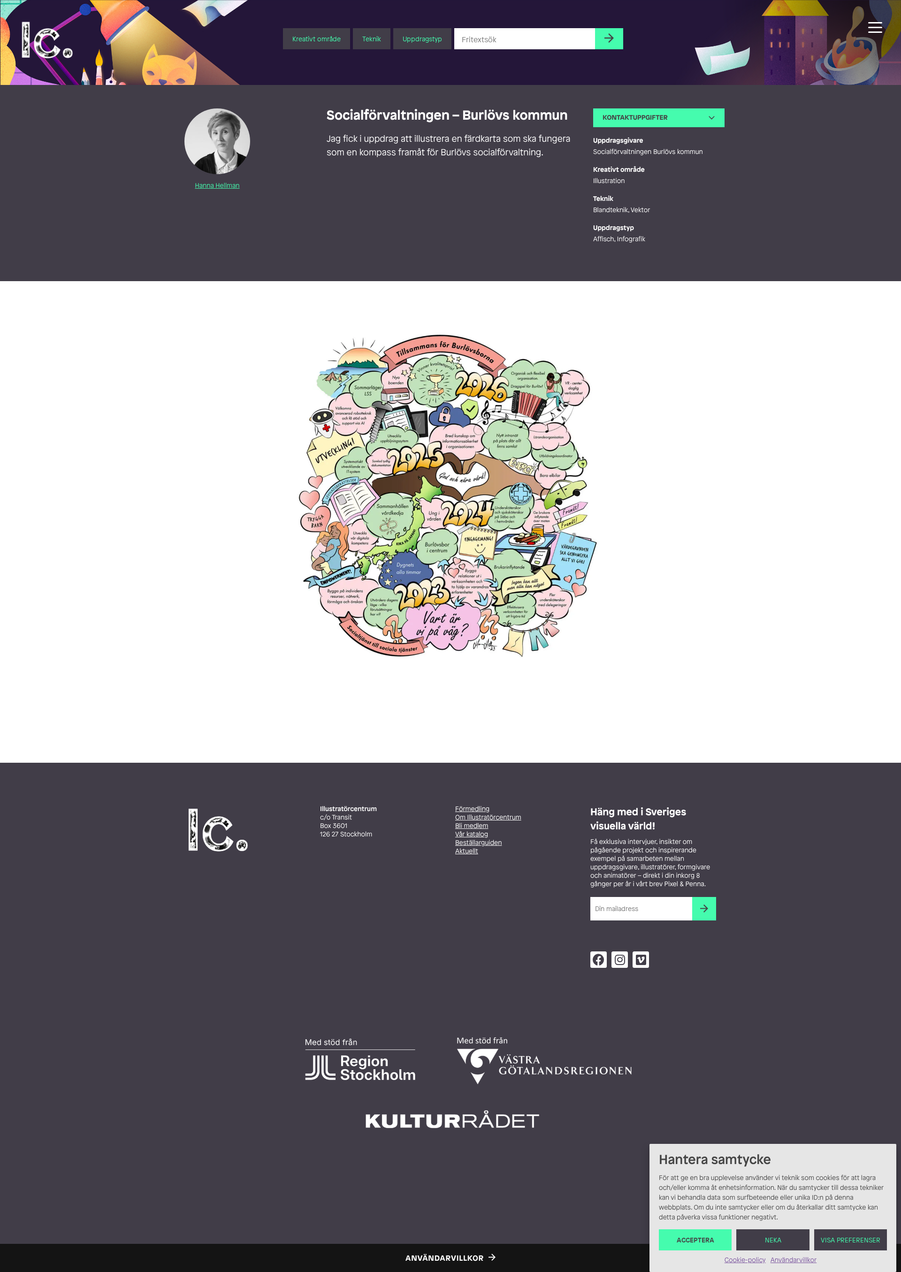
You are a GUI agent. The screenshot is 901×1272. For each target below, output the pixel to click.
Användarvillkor (794, 1260)
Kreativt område (316, 38)
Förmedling (472, 809)
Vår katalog (471, 834)
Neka (773, 1239)
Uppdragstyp (422, 38)
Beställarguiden (478, 842)
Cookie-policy (745, 1260)
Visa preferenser (850, 1239)
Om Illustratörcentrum (488, 817)
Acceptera (695, 1239)
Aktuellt (466, 851)
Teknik (371, 38)
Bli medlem (471, 825)
